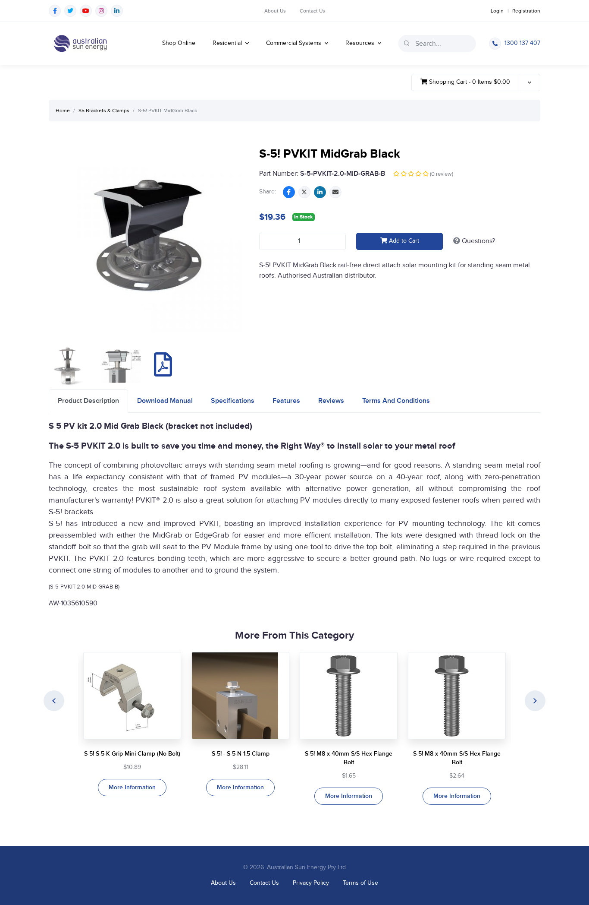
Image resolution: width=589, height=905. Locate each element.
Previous (54, 700)
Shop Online (178, 43)
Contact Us (312, 11)
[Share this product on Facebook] (289, 192)
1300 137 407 (522, 43)
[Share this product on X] (304, 192)
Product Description (88, 401)
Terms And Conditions (396, 401)
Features (286, 401)
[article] (132, 724)
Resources (360, 43)
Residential (228, 43)
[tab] (88, 400)
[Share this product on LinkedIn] (320, 192)
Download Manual (165, 401)
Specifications (232, 401)
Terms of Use (360, 883)
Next (535, 700)
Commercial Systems (294, 43)
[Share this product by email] (335, 192)
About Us (275, 11)
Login (497, 11)
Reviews (331, 401)
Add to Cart (403, 240)
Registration (526, 11)
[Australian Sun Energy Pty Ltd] (80, 44)
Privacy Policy (311, 883)
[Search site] (406, 43)
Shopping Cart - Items (468, 82)
